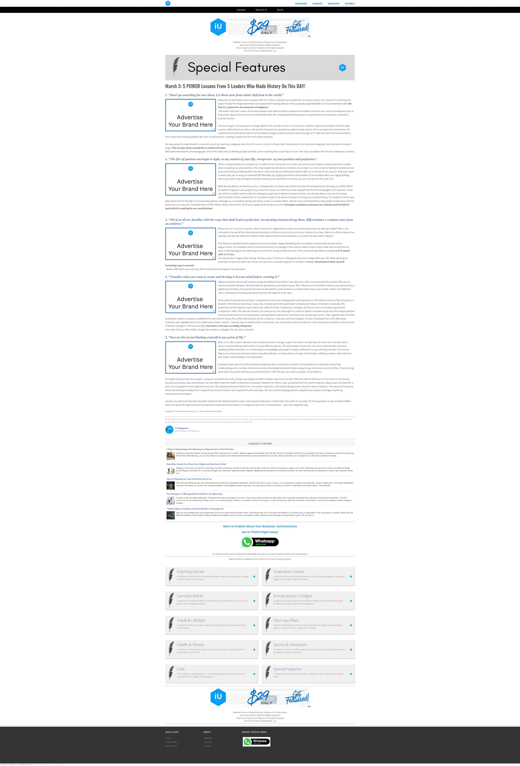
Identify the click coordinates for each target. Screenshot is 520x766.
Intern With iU (171, 746)
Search (280, 9)
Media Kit (208, 738)
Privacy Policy (58, 764)
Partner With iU (172, 742)
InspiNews (301, 3)
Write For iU (261, 9)
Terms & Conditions (42, 764)
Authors (207, 746)
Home (168, 738)
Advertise (241, 9)
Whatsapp (333, 3)
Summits (317, 3)
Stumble (350, 3)
